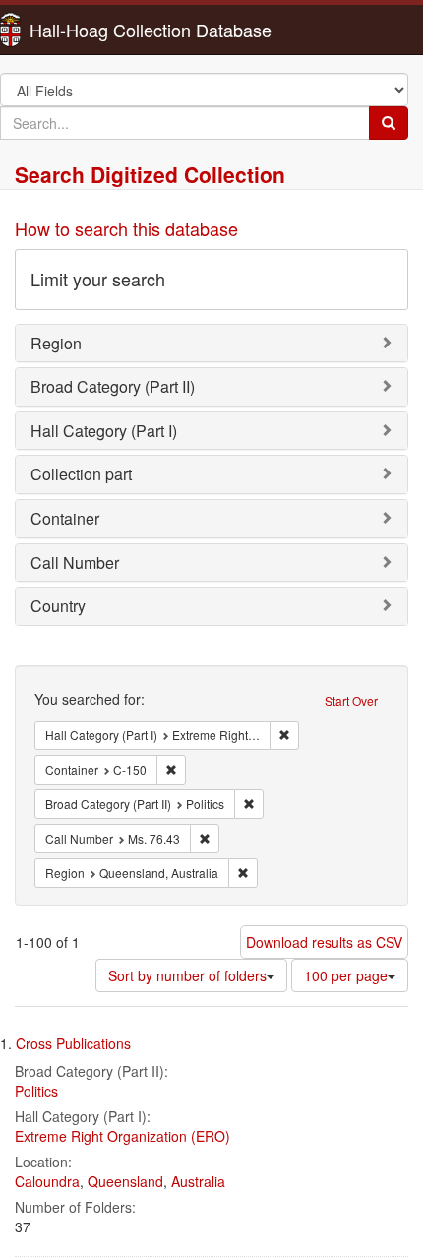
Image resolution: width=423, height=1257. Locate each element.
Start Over (351, 700)
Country (58, 606)
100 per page (346, 975)
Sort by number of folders (187, 975)
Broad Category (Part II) (112, 386)
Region (56, 343)
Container (64, 518)
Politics (36, 1090)
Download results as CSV (324, 942)
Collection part (81, 474)
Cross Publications (73, 1043)
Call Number (74, 562)
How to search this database (126, 228)
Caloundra (47, 1181)
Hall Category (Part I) (103, 430)
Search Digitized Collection (150, 174)
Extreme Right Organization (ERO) (122, 1136)
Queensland (125, 1181)
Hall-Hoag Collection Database (89, 29)
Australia (198, 1181)
